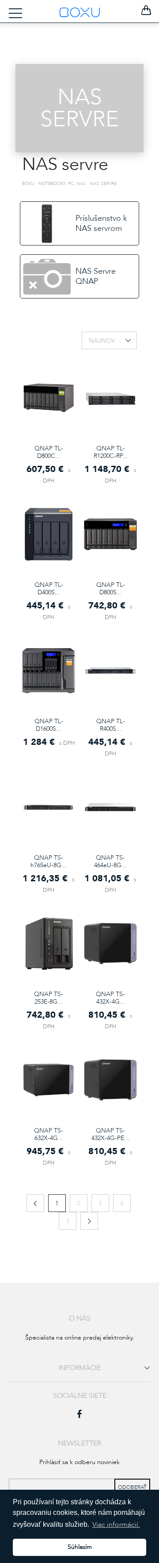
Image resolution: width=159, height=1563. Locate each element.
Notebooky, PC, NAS (62, 183)
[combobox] (109, 340)
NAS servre (103, 183)
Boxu (28, 183)
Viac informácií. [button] (116, 1524)
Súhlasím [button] (80, 1547)
